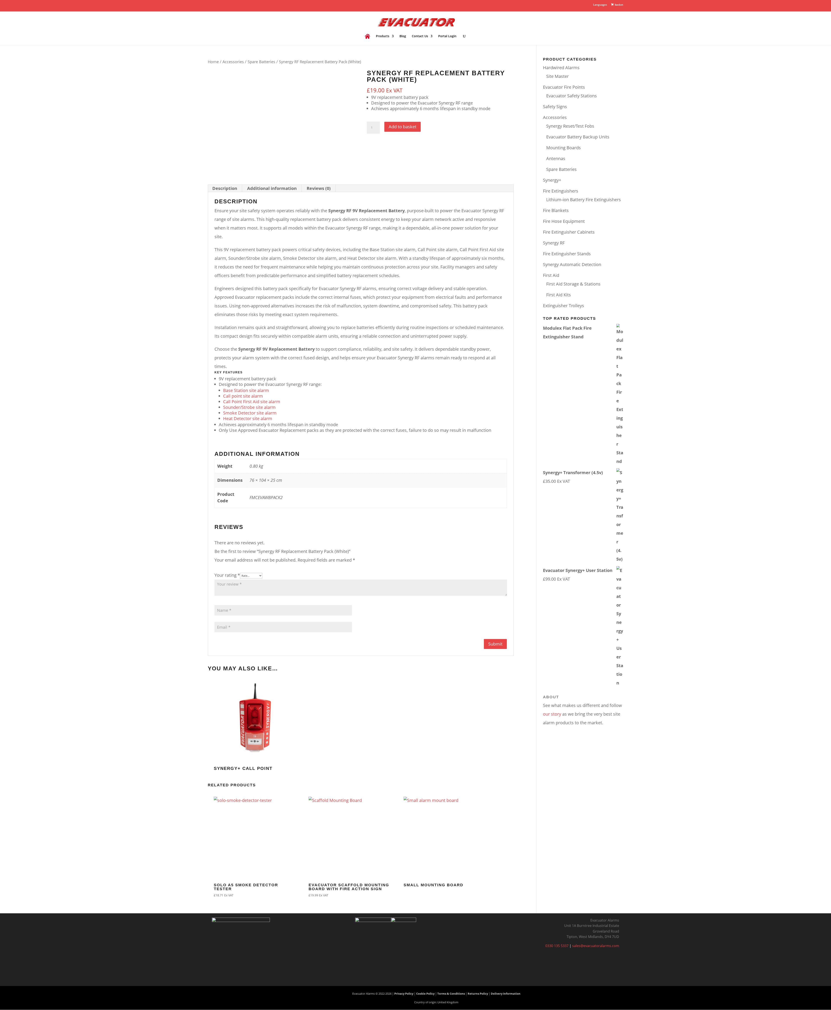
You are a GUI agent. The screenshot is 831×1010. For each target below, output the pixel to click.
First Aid (551, 275)
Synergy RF (554, 243)
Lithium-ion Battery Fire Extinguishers (583, 199)
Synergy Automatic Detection (572, 264)
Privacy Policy (403, 994)
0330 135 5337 (556, 945)
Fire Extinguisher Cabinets (569, 232)
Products (382, 36)
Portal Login (447, 36)
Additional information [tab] (272, 188)
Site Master (557, 76)
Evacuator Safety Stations (571, 96)
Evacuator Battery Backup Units (577, 137)
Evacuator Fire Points (564, 87)
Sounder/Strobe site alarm (249, 407)
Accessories (233, 61)
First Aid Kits (558, 295)
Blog (402, 36)
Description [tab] (224, 188)
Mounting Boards (563, 148)
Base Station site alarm (246, 390)
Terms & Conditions (451, 994)
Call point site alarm (243, 396)
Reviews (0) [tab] (319, 188)
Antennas (555, 158)
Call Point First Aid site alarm (251, 402)
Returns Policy (478, 994)
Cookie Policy (425, 994)
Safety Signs (555, 106)
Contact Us (420, 36)
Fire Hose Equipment (564, 221)
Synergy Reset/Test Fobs (570, 126)
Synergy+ (552, 180)
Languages (600, 4)
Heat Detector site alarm (247, 418)
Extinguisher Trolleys (563, 305)
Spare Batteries (261, 61)
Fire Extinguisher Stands (567, 254)
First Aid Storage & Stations (573, 284)
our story (552, 714)
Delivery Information (505, 994)
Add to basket (402, 127)
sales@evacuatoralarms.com (595, 945)
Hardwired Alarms (561, 68)
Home (213, 61)
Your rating (227, 575)
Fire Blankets (556, 210)
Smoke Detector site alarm (250, 413)
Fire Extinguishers (560, 191)
